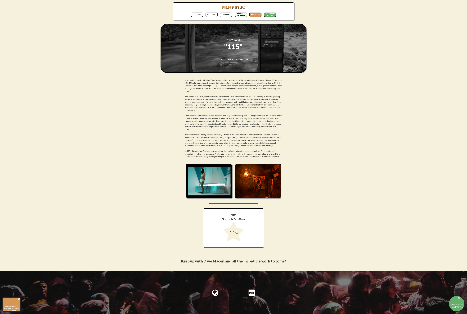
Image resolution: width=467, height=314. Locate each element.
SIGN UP (255, 15)
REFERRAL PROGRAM (241, 14)
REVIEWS (226, 14)
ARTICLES (197, 14)
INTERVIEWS (211, 14)
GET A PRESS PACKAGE (270, 14)
